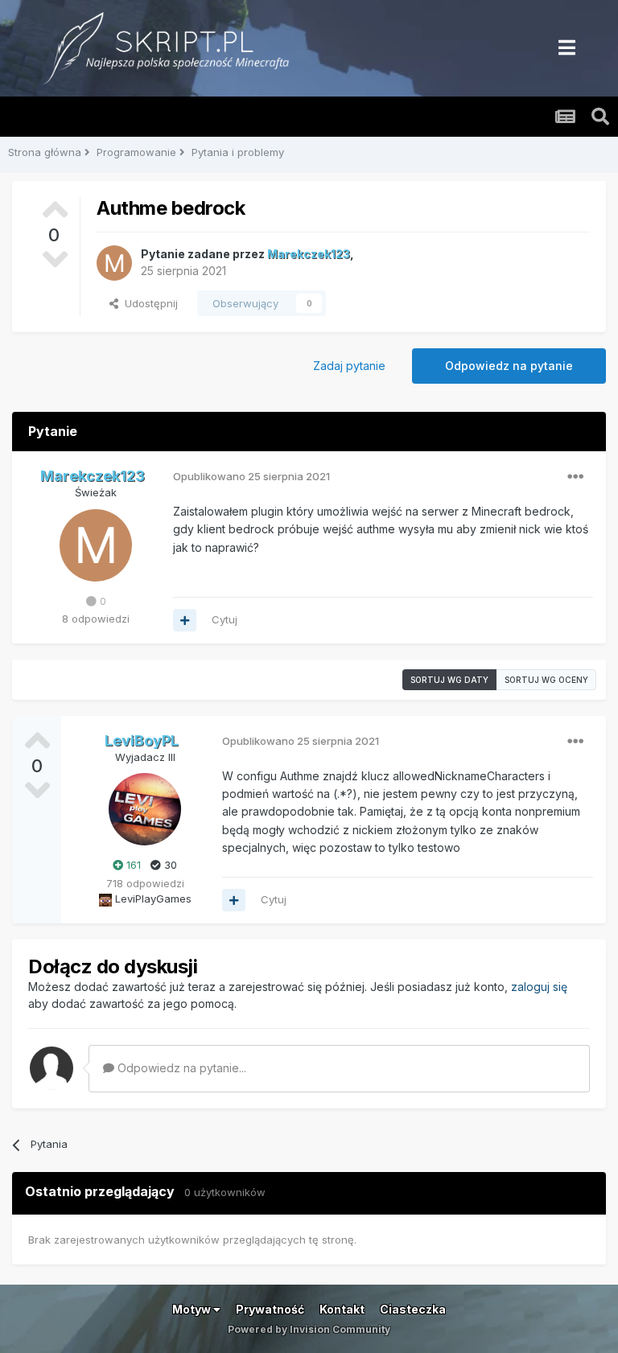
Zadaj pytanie (349, 365)
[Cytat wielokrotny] (184, 620)
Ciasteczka (413, 1309)
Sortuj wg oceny (546, 680)
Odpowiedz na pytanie (509, 365)
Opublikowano (251, 476)
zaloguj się (539, 986)
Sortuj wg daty (449, 680)
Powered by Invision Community (309, 1329)
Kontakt (342, 1309)
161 (132, 864)
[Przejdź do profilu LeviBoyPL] (145, 809)
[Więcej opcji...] (575, 477)
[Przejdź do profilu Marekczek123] (114, 263)
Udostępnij (148, 303)
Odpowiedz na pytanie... (180, 1068)
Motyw (192, 1309)
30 (169, 864)
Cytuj (224, 619)
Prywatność (270, 1309)
